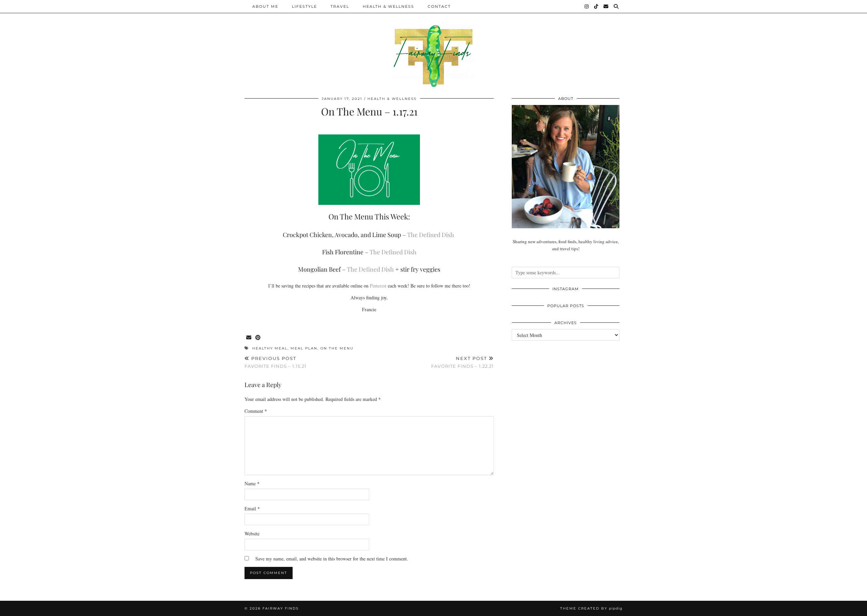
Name (252, 483)
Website (252, 533)
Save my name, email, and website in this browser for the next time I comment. (331, 558)
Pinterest (378, 285)
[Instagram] (587, 6)
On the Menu (337, 348)
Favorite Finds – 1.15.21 (275, 362)
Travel (340, 6)
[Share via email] (249, 338)
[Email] (606, 6)
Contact (439, 6)
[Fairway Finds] (433, 44)
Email (252, 508)
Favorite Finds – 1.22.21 (462, 362)
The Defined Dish (430, 235)
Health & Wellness (388, 6)
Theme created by (591, 608)
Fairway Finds (280, 608)
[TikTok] (596, 6)
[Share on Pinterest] (258, 338)
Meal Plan (304, 348)
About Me (265, 6)
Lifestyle (304, 6)
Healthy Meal (270, 348)
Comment (256, 411)
